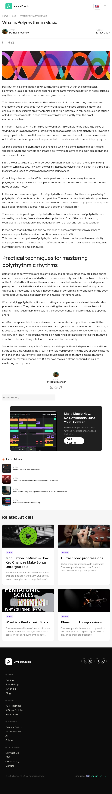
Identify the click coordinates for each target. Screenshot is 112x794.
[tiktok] (104, 661)
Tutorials (10, 688)
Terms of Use (13, 731)
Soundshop (12, 684)
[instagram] (90, 661)
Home (5, 15)
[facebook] (84, 661)
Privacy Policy (13, 727)
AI (6, 735)
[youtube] (97, 661)
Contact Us (12, 752)
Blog (14, 15)
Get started (71, 440)
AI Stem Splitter (14, 710)
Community (12, 761)
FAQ (7, 757)
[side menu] (105, 6)
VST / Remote (13, 705)
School (9, 740)
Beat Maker (12, 714)
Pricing (9, 680)
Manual (9, 765)
